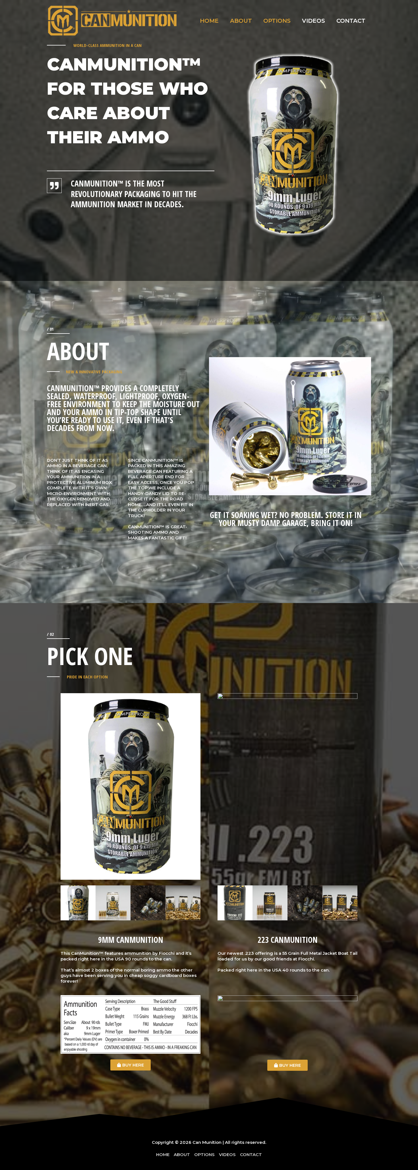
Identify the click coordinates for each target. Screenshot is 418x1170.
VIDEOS (313, 20)
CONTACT (350, 20)
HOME (209, 20)
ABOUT (241, 20)
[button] (67, 902)
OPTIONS (277, 20)
